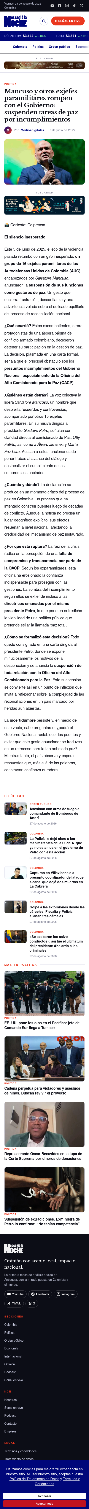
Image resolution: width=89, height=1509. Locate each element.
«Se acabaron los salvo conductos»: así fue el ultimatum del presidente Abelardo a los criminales (56, 943)
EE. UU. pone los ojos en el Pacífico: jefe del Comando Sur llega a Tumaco (42, 1025)
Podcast (10, 1371)
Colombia (20, 46)
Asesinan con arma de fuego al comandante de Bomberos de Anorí (55, 813)
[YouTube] (52, 6)
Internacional (13, 1356)
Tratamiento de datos (18, 1458)
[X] (82, 6)
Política (38, 46)
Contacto (10, 1423)
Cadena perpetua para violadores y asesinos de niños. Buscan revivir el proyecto (42, 1091)
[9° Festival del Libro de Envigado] (44, 205)
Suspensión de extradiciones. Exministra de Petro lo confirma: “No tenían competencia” (42, 1221)
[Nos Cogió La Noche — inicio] (15, 21)
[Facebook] (60, 6)
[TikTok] (74, 6)
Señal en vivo (13, 1379)
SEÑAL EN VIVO (69, 21)
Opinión (9, 1364)
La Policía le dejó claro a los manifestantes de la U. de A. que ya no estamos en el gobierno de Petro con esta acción (56, 845)
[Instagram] (67, 6)
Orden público (59, 46)
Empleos (10, 1431)
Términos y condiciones (20, 1451)
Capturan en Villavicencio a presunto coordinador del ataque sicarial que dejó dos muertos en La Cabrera (57, 879)
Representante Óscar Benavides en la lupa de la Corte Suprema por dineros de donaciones (43, 1156)
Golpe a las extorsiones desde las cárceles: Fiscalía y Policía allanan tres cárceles (57, 911)
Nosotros (10, 1399)
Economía (11, 1348)
